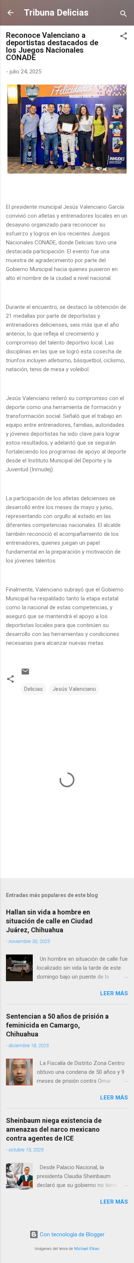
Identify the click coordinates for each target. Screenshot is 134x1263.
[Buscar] (123, 15)
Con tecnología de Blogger (71, 1234)
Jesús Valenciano (74, 689)
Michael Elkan (86, 1248)
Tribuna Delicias (56, 12)
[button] (123, 37)
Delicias (33, 689)
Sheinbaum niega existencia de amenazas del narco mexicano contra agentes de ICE (54, 1129)
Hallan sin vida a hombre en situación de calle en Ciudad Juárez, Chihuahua (49, 921)
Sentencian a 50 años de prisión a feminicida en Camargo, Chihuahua (57, 1025)
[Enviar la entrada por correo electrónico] (25, 674)
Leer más (114, 993)
